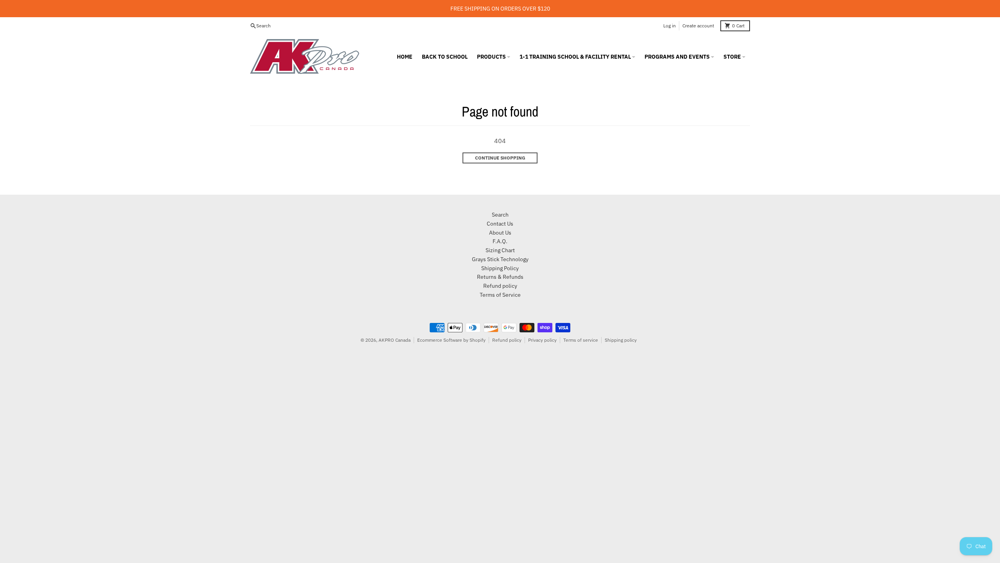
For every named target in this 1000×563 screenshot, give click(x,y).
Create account (698, 26)
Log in (669, 26)
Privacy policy (542, 340)
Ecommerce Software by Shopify (451, 340)
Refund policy (506, 340)
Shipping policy (621, 340)
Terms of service (580, 340)
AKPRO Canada (395, 340)
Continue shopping (500, 158)
